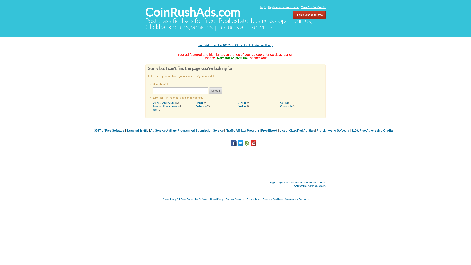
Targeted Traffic (137, 130)
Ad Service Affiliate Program (170, 130)
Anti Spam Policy (185, 199)
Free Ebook (269, 130)
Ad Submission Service (207, 130)
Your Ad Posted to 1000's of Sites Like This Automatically (235, 45)
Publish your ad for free (309, 15)
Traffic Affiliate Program (242, 130)
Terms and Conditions (273, 199)
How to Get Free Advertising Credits (309, 185)
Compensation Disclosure (297, 199)
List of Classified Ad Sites (297, 130)
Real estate (201, 106)
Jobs (155, 109)
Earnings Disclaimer (235, 199)
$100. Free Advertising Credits (372, 130)
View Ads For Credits (313, 7)
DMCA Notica (201, 199)
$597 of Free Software (109, 130)
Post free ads (310, 182)
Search (215, 90)
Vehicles (242, 102)
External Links (253, 199)
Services (242, 106)
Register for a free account (283, 7)
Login (263, 7)
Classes (284, 102)
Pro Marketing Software (333, 130)
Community (286, 106)
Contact (322, 182)
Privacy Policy (169, 199)
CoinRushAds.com (192, 12)
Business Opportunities (164, 102)
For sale (199, 102)
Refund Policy (216, 199)
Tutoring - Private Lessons (166, 106)
